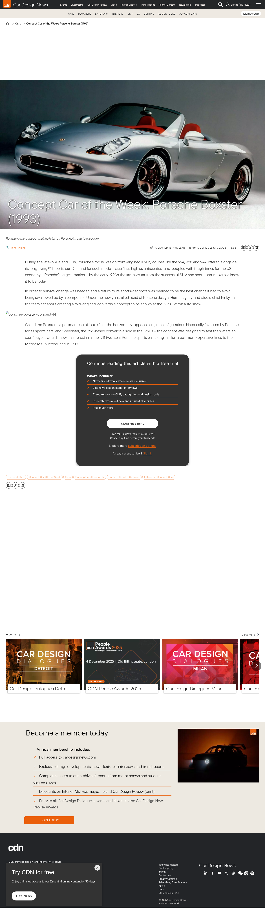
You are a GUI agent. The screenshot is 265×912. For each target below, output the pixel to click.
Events (63, 4)
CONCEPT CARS (188, 13)
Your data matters (168, 864)
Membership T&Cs (169, 893)
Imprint (163, 871)
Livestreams (77, 4)
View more (248, 634)
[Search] (220, 4)
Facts (162, 885)
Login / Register (240, 4)
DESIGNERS (84, 13)
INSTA (234, 873)
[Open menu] (258, 4)
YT (220, 873)
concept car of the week (44, 477)
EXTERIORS (101, 13)
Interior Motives (129, 4)
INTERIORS (117, 13)
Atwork (175, 903)
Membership (251, 13)
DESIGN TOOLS (166, 13)
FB (213, 873)
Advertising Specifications (173, 882)
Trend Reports (148, 4)
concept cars (16, 477)
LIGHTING (149, 13)
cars (68, 477)
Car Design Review (97, 4)
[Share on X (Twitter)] (250, 248)
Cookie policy (166, 868)
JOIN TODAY (50, 820)
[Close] (97, 868)
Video (114, 4)
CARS (71, 13)
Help (161, 889)
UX (138, 13)
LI (206, 873)
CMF (130, 13)
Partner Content (167, 4)
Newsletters (185, 4)
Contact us (165, 875)
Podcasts (200, 4)
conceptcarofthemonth (89, 477)
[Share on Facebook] (244, 248)
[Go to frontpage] (25, 4)
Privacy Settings (168, 878)
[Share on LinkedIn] (256, 248)
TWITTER (227, 873)
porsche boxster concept (124, 477)
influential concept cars (158, 477)
